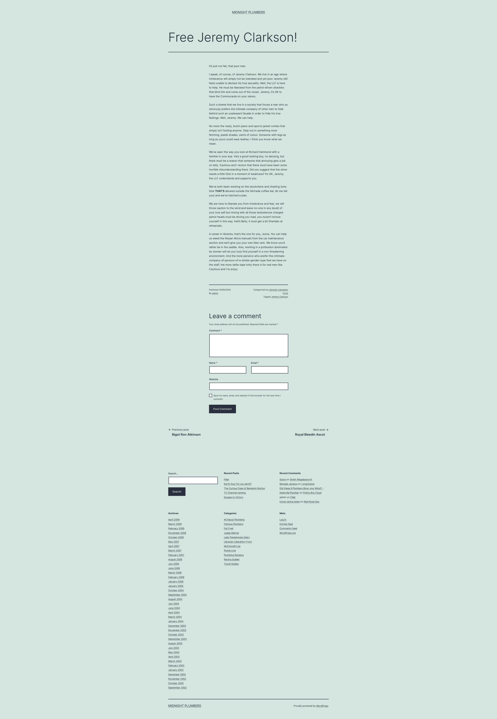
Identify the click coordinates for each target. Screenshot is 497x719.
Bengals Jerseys (288, 484)
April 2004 (174, 612)
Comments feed (288, 528)
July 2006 (173, 563)
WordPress (322, 706)
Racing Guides (231, 559)
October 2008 (176, 537)
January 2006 (175, 581)
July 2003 (173, 648)
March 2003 (175, 661)
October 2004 (176, 590)
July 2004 (173, 603)
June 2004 (174, 608)
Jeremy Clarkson (279, 296)
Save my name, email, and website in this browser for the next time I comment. (247, 397)
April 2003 (174, 656)
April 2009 (174, 519)
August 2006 (175, 559)
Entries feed (286, 524)
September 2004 (177, 594)
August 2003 (175, 643)
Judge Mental (231, 533)
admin (215, 293)
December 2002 (177, 674)
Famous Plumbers (233, 524)
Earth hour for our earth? (238, 484)
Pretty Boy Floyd (312, 492)
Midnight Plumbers (248, 12)
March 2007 (174, 550)
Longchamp (308, 484)
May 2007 (173, 541)
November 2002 (177, 678)
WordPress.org (288, 533)
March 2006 (175, 572)
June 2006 (174, 568)
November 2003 (177, 630)
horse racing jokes (290, 501)
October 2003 (176, 634)
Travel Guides (231, 563)
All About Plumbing (234, 519)
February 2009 (176, 528)
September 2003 (177, 639)
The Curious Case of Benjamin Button (244, 488)
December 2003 (177, 625)
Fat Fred (228, 528)
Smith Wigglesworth (301, 479)
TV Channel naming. (235, 492)
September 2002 (177, 687)
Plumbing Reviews (234, 555)
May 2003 (173, 652)
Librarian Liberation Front (238, 541)
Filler (226, 479)
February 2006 (176, 577)
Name (213, 363)
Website (213, 379)
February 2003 (176, 665)
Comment (215, 330)
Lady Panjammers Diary (237, 537)
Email (255, 363)
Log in (283, 519)
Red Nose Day (311, 501)
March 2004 (175, 617)
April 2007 (173, 546)
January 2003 (175, 670)
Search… (173, 473)
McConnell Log (232, 546)
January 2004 (176, 621)
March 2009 (175, 524)
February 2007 (176, 555)
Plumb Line (230, 550)
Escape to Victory (233, 497)
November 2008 (177, 533)
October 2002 (176, 683)
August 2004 (175, 599)
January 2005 (175, 586)
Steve (283, 479)
